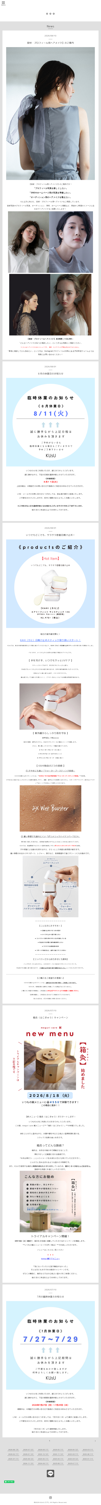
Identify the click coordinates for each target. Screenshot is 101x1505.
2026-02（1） (13, 1454)
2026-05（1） (58, 1450)
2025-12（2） (43, 1454)
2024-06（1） (43, 1463)
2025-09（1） (73, 1454)
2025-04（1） (58, 1459)
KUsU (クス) (44, 1502)
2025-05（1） (43, 1459)
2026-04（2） (73, 1450)
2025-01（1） (88, 1459)
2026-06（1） (43, 1450)
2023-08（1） (58, 1463)
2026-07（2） (28, 1450)
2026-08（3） (13, 1450)
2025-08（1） (88, 1454)
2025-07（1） (13, 1459)
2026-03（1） (88, 1450)
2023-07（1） (73, 1463)
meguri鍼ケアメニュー (50, 1258)
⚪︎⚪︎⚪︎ (51, 13)
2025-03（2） (73, 1459)
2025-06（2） (28, 1459)
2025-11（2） (58, 1454)
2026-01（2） (28, 1454)
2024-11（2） (28, 1463)
